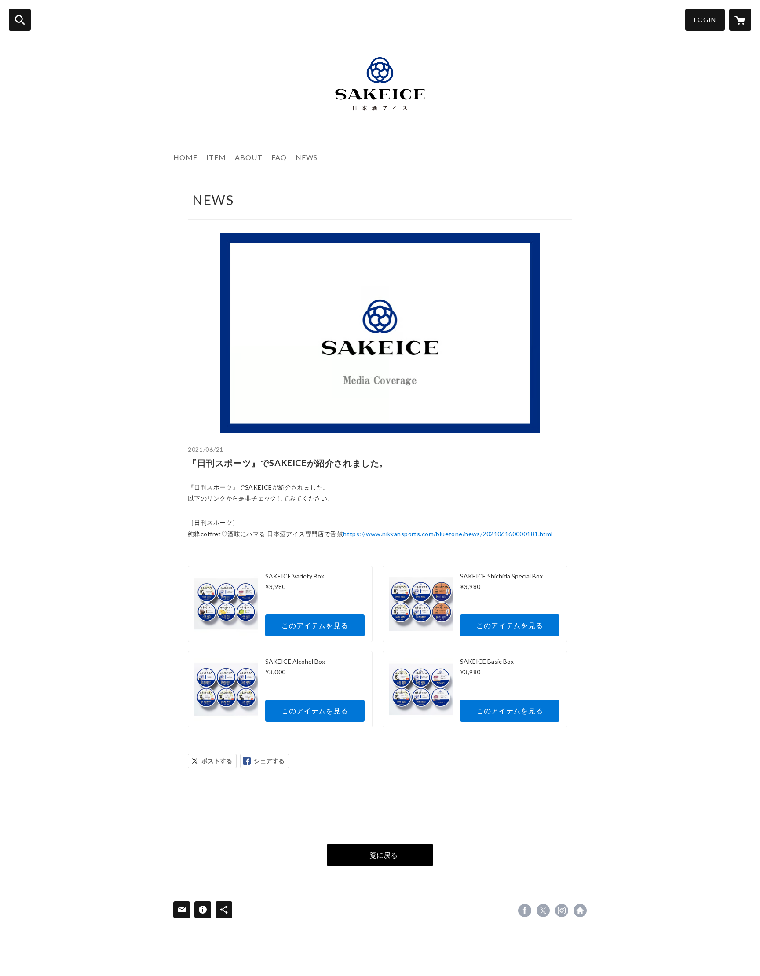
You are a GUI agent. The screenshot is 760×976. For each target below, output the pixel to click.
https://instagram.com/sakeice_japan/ (561, 910)
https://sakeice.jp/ (580, 910)
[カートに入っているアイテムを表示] (740, 20)
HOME (185, 157)
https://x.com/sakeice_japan (543, 910)
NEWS (307, 157)
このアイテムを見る (314, 625)
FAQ (279, 157)
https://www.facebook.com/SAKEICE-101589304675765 (524, 910)
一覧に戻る (380, 855)
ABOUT (249, 157)
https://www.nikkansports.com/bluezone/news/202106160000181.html (447, 533)
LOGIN (705, 19)
